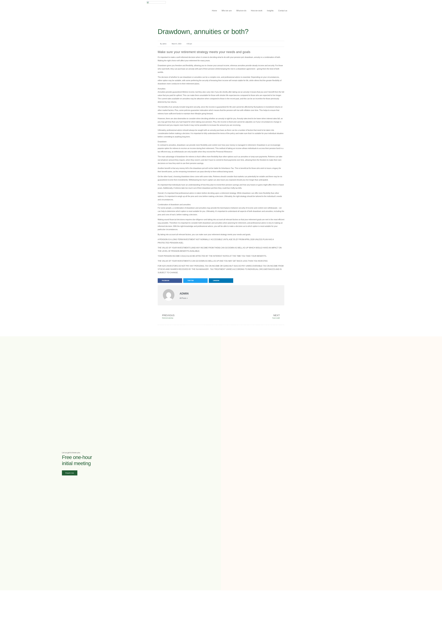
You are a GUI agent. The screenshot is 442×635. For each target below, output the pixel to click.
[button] (294, 10)
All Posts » (184, 298)
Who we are (227, 11)
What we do (241, 11)
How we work (256, 11)
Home (214, 11)
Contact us (282, 11)
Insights (270, 11)
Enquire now (69, 473)
